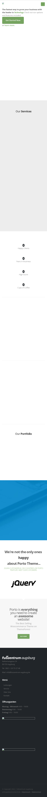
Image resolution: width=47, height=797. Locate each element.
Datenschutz (36, 792)
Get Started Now (13, 20)
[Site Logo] (13, 4)
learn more (9, 25)
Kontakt (6, 695)
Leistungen (8, 685)
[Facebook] (34, 4)
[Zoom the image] (23, 581)
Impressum (26, 792)
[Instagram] (37, 4)
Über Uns (7, 692)
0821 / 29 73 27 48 (12, 668)
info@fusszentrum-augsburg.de (18, 672)
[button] (43, 4)
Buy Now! (23, 636)
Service (6, 688)
